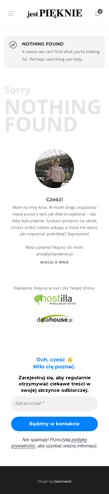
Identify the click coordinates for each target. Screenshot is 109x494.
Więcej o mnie (54, 262)
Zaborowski (63, 481)
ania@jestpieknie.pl (54, 253)
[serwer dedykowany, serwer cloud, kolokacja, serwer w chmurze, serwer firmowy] (55, 299)
